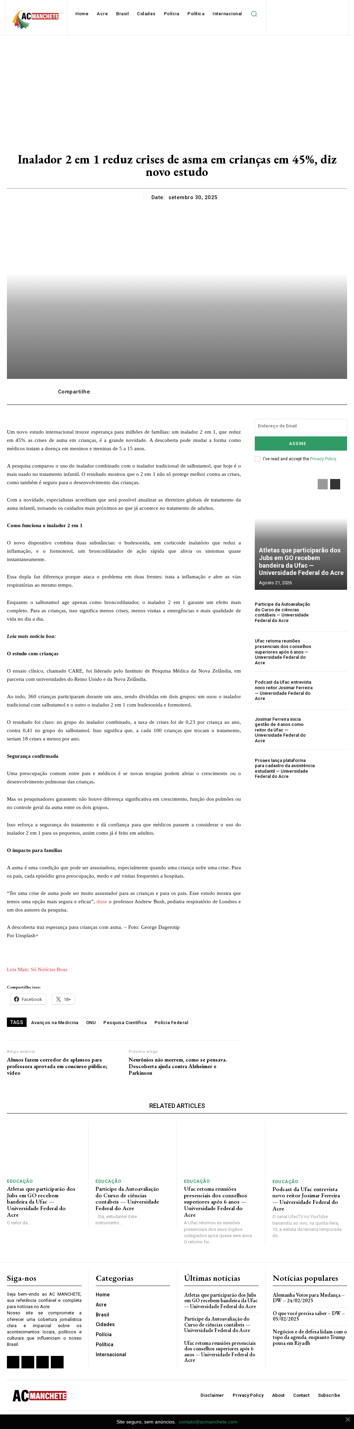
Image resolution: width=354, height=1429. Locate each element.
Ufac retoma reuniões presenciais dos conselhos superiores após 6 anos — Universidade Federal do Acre (283, 651)
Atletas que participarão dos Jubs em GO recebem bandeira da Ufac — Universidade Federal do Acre (301, 561)
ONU (91, 1022)
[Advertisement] (177, 87)
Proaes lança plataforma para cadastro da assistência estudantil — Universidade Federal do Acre (285, 768)
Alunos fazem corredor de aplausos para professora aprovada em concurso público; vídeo (57, 1066)
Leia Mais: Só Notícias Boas (37, 969)
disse (101, 901)
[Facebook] (13, 1362)
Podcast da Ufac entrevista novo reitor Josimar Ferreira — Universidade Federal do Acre (284, 690)
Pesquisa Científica (125, 1022)
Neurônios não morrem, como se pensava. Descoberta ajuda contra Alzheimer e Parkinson (178, 1066)
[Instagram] (27, 1362)
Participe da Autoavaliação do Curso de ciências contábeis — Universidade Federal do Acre (282, 612)
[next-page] (335, 484)
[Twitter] (42, 1362)
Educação (19, 1181)
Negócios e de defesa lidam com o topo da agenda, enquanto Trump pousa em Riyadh (310, 1337)
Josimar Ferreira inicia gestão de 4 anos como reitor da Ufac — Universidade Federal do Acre (280, 730)
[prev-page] (323, 484)
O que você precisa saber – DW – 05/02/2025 (309, 1316)
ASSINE (297, 443)
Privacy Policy (323, 458)
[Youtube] (57, 1362)
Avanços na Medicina (54, 1022)
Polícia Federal (171, 1022)
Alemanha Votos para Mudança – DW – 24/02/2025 (309, 1298)
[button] (254, 13)
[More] (289, 392)
